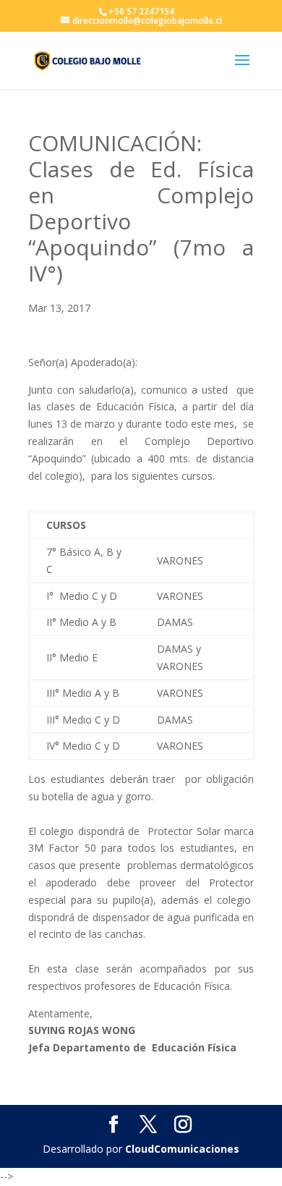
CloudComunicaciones (182, 1149)
